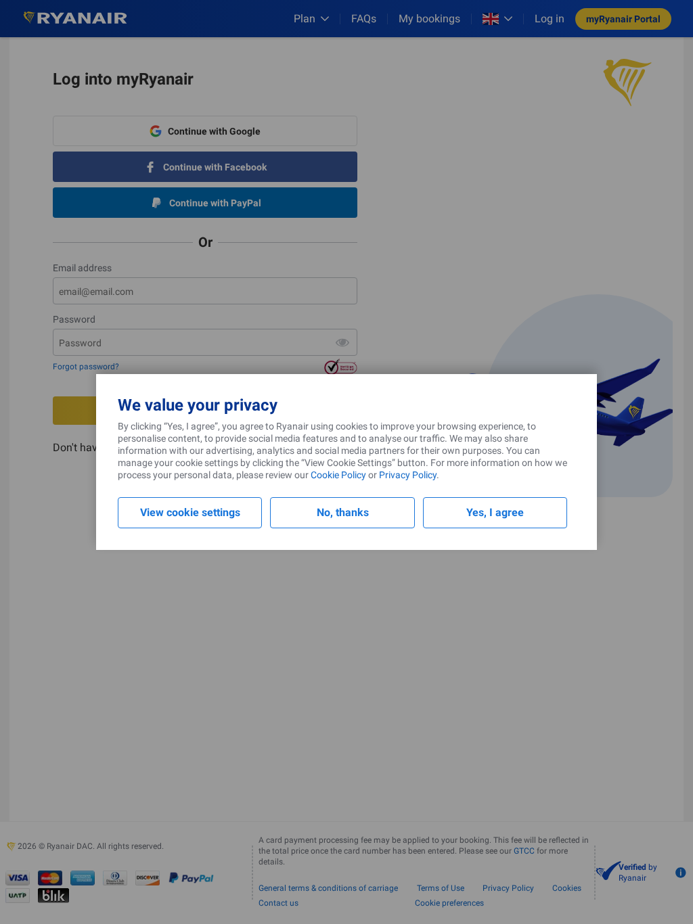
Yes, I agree (495, 512)
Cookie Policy (338, 474)
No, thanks (343, 512)
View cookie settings (190, 512)
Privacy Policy (408, 474)
